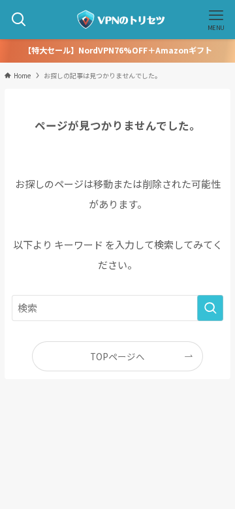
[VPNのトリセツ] (117, 19)
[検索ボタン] (19, 19)
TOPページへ (117, 356)
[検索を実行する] (210, 308)
